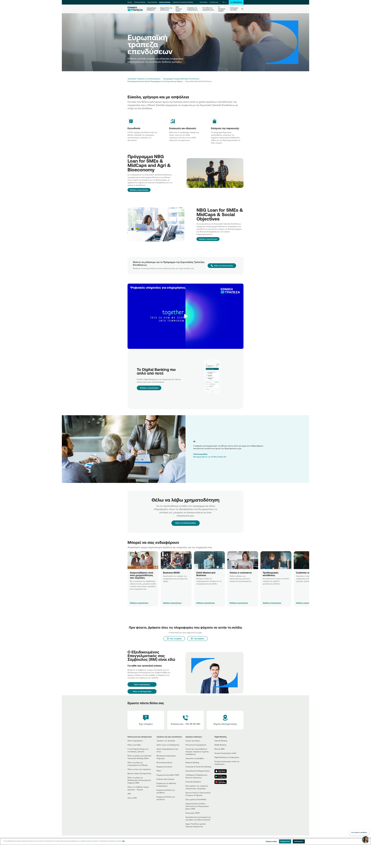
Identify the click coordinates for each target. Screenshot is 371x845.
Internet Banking (220, 741)
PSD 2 (159, 771)
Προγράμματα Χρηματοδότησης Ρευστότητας (181, 79)
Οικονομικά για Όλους (234, 9)
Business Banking (164, 2)
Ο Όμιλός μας (214, 2)
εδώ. (123, 841)
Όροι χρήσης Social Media (196, 799)
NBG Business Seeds (179, 9)
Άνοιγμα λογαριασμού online (225, 753)
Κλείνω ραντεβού (134, 745)
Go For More (203, 2)
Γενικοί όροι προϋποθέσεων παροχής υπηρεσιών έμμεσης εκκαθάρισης (197, 751)
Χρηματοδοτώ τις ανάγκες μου (166, 9)
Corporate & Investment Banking (183, 2)
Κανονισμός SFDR (193, 813)
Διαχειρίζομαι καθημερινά (151, 9)
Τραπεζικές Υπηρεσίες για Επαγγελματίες (144, 79)
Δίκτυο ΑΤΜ (132, 798)
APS (129, 794)
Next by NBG (219, 749)
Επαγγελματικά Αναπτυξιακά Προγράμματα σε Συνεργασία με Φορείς (155, 81)
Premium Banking (139, 2)
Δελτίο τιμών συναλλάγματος (168, 745)
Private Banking (152, 2)
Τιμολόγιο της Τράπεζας (166, 741)
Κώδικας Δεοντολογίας (165, 779)
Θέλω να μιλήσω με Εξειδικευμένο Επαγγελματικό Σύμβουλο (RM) (139, 780)
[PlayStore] (221, 776)
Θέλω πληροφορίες (135, 741)
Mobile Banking (220, 745)
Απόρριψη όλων (285, 841)
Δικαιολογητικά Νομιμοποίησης (198, 771)
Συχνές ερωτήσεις (193, 741)
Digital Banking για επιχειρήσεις (226, 757)
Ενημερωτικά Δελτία (164, 767)
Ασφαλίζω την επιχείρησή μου (192, 9)
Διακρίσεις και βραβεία (195, 758)
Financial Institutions (193, 782)
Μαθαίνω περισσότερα (139, 190)
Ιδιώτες (130, 2)
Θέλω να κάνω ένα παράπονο (139, 769)
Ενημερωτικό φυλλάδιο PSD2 (168, 775)
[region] (185, 841)
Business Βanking (192, 762)
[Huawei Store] (221, 782)
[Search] (242, 9)
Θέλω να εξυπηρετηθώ (142, 691)
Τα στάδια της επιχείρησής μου (208, 9)
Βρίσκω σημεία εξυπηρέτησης (139, 773)
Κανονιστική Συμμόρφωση (196, 745)
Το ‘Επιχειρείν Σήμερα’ (222, 9)
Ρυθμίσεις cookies (271, 841)
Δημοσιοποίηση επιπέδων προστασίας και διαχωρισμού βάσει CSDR (197, 806)
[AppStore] (221, 771)
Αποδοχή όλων (298, 841)
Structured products (164, 762)
